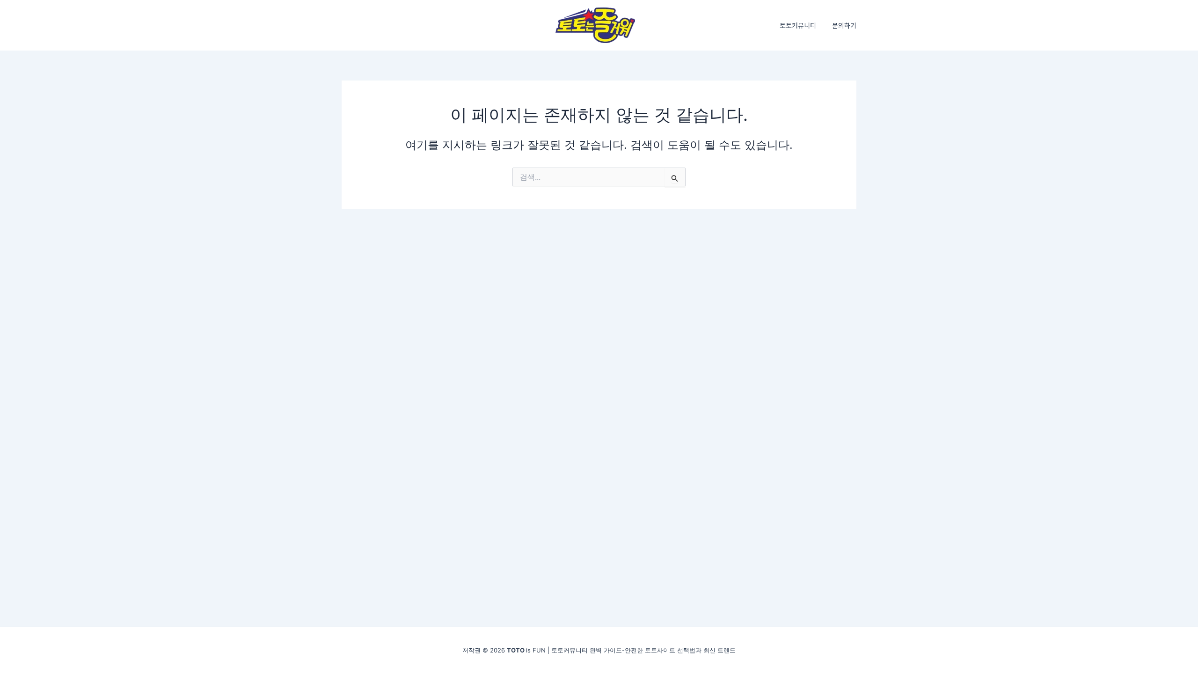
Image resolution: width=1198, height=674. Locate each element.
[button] (844, 25)
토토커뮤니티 (798, 25)
